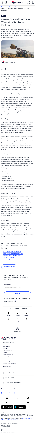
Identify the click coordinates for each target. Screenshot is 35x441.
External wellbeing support (9, 363)
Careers (5, 352)
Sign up (17, 293)
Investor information (8, 354)
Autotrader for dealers (13, 383)
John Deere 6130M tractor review (13, 253)
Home (3, 7)
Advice (23, 7)
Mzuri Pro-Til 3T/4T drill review (12, 256)
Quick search (10, 378)
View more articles (9, 266)
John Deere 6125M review (10, 258)
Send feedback (8, 393)
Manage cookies (7, 366)
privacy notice (19, 300)
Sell (6, 3)
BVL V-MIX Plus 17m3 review (12, 251)
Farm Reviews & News (13, 7)
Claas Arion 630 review (10, 262)
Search (32, 3)
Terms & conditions (7, 359)
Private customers (11, 373)
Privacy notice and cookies (9, 356)
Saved (28, 3)
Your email (7, 284)
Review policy (6, 361)
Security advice (7, 346)
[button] (17, 49)
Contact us (5, 348)
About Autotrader (7, 350)
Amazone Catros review (10, 260)
